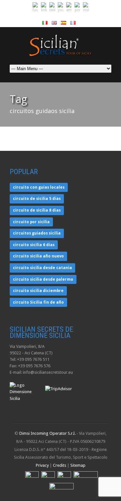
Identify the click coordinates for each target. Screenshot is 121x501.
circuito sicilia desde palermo (43, 279)
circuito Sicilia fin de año (38, 302)
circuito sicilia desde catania (42, 268)
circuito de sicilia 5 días (37, 198)
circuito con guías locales (39, 187)
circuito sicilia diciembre (38, 290)
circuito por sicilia (31, 222)
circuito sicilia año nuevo (38, 256)
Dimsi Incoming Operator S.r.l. (47, 433)
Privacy (42, 465)
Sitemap (78, 465)
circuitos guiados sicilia (37, 233)
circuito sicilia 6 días (34, 245)
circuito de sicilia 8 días (37, 210)
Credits (59, 465)
